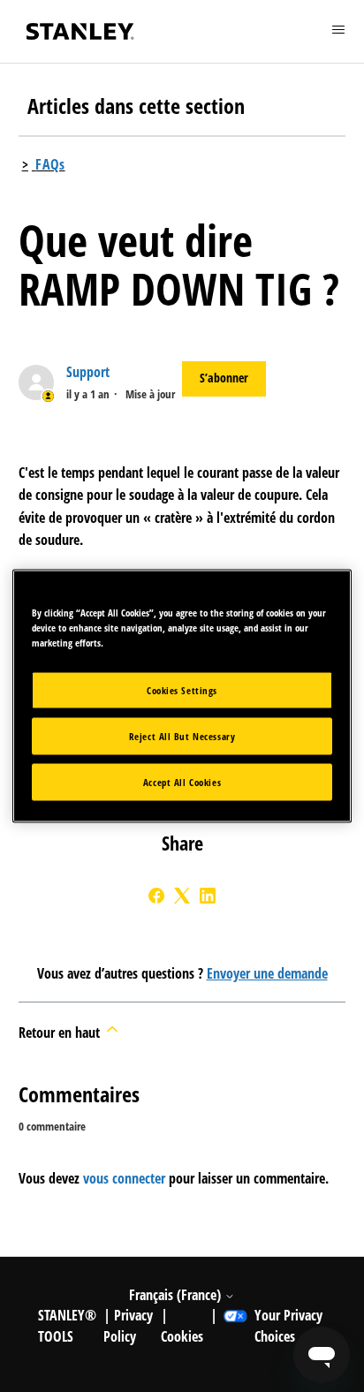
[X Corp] (182, 896)
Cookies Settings (182, 690)
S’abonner (224, 377)
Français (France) (176, 1295)
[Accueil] (80, 31)
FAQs (49, 164)
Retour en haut (61, 1032)
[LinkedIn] (208, 896)
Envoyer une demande (267, 973)
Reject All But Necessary (182, 736)
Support (88, 372)
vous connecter (124, 1178)
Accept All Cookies (182, 782)
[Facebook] (156, 896)
